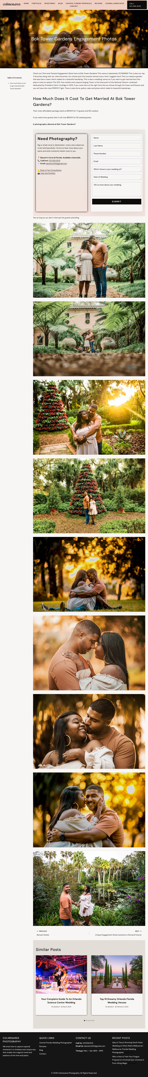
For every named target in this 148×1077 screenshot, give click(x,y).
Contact (74, 6)
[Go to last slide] (39, 986)
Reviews (98, 3)
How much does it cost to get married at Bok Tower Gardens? (18, 86)
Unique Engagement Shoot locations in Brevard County (118, 933)
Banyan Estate (43, 933)
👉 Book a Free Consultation (50, 170)
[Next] (139, 986)
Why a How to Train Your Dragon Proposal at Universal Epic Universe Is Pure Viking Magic (128, 1060)
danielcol (57, 1007)
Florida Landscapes (114, 3)
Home (26, 3)
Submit (116, 201)
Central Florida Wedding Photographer (55, 1042)
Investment (49, 3)
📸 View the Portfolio (46, 173)
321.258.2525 (54, 160)
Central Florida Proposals (79, 3)
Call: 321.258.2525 (135, 5)
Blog (60, 3)
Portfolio (36, 3)
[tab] (84, 1020)
